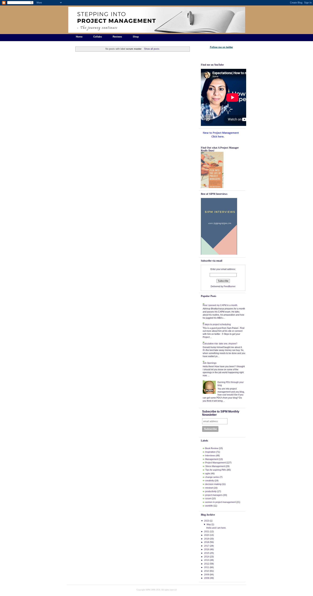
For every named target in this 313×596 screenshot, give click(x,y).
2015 (206, 553)
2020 (206, 535)
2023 (206, 521)
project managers (213, 495)
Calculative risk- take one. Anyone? (220, 343)
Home (79, 36)
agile (207, 473)
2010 (206, 571)
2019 (206, 538)
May (209, 524)
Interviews (210, 455)
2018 (206, 542)
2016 (206, 549)
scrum (208, 498)
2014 (206, 556)
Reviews (117, 36)
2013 (206, 560)
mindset (209, 488)
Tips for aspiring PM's (215, 470)
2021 (206, 531)
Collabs (97, 36)
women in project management (220, 502)
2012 (206, 563)
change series (212, 477)
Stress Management (215, 466)
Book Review (211, 448)
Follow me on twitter (221, 47)
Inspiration (210, 452)
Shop (136, 36)
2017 (206, 546)
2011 (206, 567)
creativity (209, 480)
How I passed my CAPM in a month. (220, 305)
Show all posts (151, 48)
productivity (210, 491)
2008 (206, 578)
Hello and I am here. (216, 528)
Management (211, 459)
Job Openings (209, 363)
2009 (206, 574)
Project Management (215, 462)
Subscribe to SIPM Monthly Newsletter (220, 413)
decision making (213, 484)
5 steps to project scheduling (217, 324)
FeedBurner (229, 286)
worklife (209, 506)
